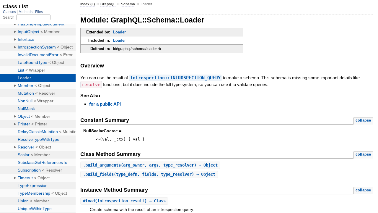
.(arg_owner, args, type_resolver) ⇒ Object (150, 165)
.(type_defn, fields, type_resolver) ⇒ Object (149, 174)
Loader (119, 32)
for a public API (105, 103)
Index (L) (87, 4)
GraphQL (107, 4)
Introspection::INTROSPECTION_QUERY (175, 77)
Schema (128, 4)
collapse (363, 120)
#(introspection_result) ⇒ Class (124, 201)
